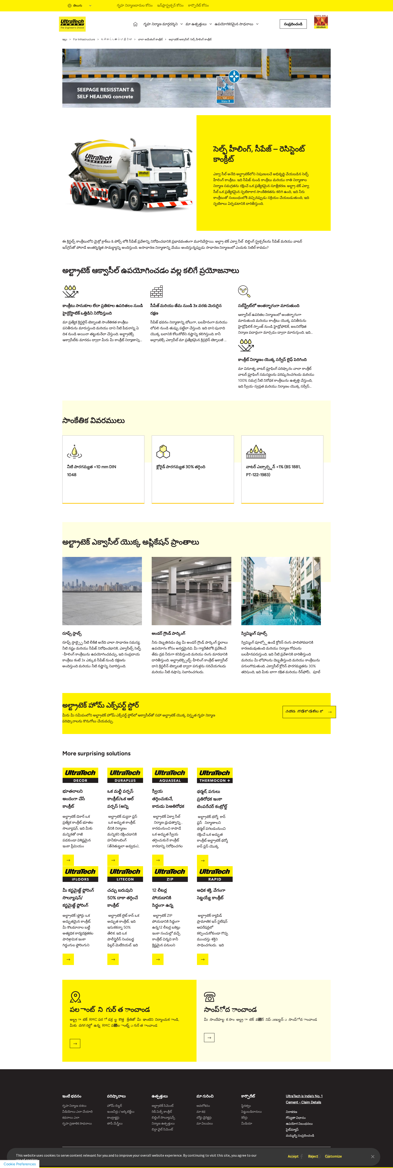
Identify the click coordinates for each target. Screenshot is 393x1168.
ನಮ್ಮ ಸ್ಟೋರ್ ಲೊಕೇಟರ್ (304, 712)
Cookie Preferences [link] (20, 1164)
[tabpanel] (106, 316)
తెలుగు (77, 6)
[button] (372, 1156)
